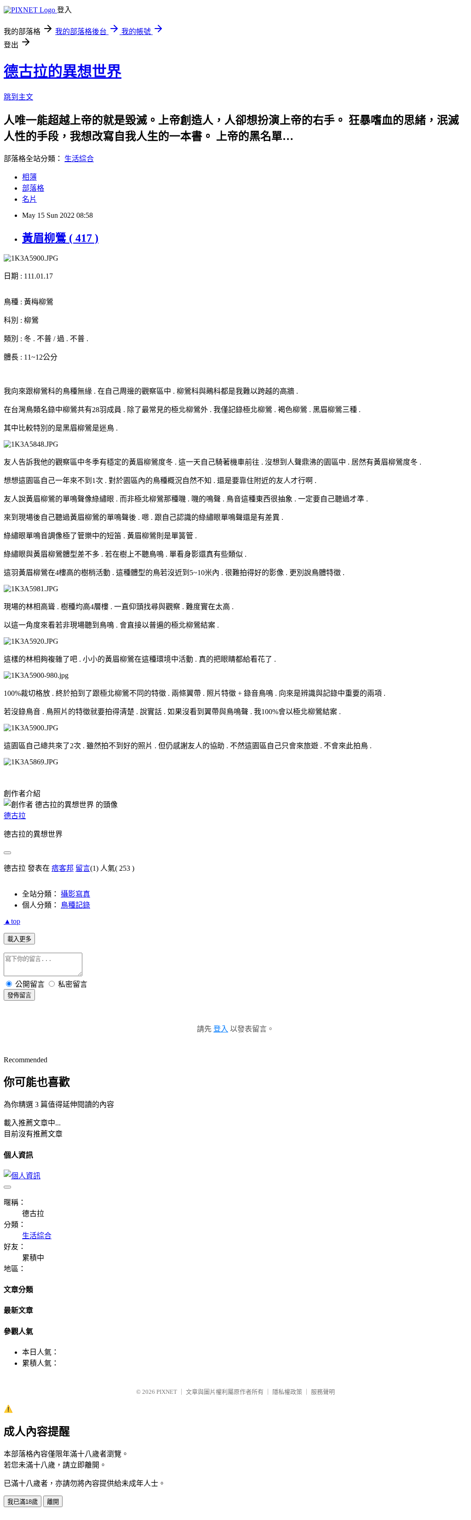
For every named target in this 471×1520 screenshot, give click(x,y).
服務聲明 (323, 1391)
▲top (12, 921)
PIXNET (166, 1391)
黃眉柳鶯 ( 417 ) (60, 238)
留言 (82, 868)
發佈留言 (19, 995)
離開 (53, 1501)
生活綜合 (79, 159)
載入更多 (19, 939)
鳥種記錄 (75, 905)
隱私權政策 (287, 1391)
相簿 (29, 177)
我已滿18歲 (22, 1501)
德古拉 (15, 816)
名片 (29, 199)
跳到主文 (18, 97)
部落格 (33, 188)
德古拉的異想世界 (62, 71)
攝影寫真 (75, 894)
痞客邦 (63, 868)
